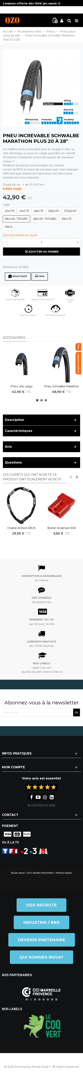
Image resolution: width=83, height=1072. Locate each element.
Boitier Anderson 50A (61, 528)
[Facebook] (31, 797)
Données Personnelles (43, 873)
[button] (37, 400)
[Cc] (7, 834)
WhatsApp (19, 276)
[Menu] (76, 20)
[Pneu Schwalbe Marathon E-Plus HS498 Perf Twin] (61, 363)
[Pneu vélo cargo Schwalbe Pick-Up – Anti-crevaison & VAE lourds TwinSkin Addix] (21, 363)
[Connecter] (61, 20)
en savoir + (51, 3)
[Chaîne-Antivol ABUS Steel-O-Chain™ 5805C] (21, 505)
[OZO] (12, 20)
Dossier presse (18, 873)
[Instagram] (45, 797)
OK (76, 712)
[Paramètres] (69, 20)
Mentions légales (64, 873)
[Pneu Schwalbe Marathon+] (41, 87)
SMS (41, 276)
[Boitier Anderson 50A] (61, 505)
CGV (29, 873)
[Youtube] (38, 797)
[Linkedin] (52, 797)
